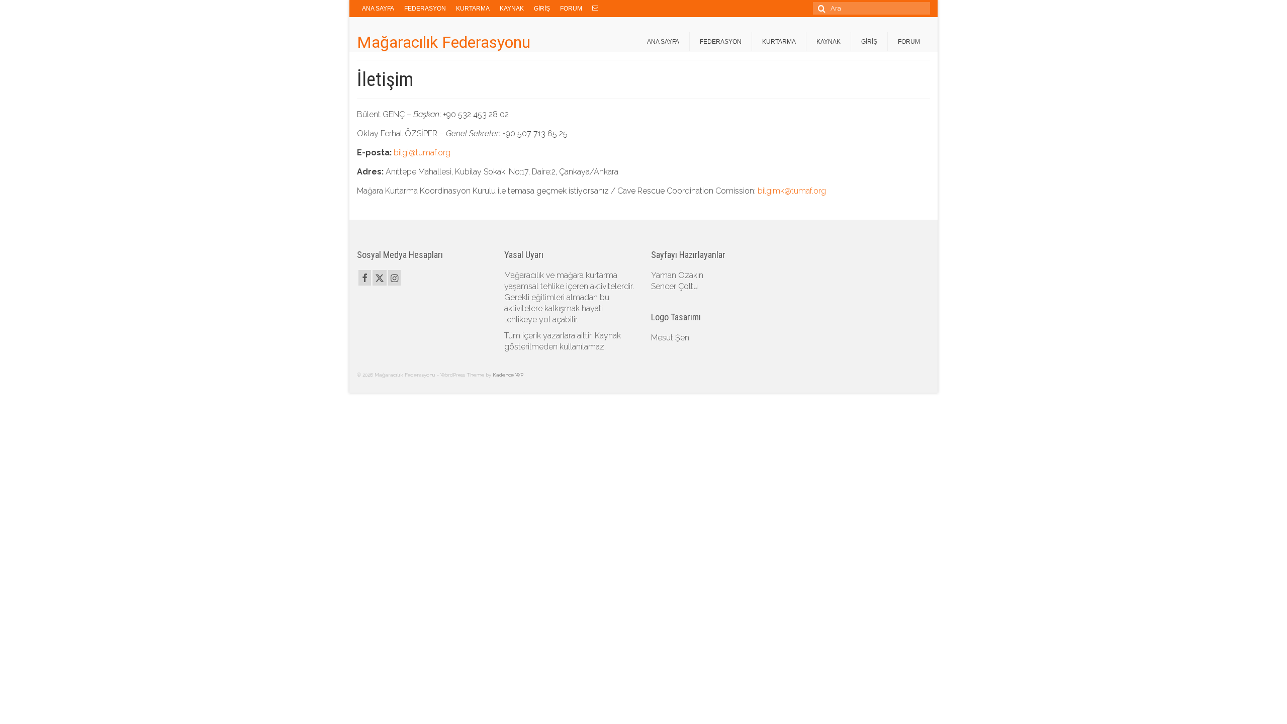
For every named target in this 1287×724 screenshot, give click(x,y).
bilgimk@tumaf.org (792, 191)
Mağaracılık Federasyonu (443, 42)
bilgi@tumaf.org (422, 152)
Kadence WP (508, 375)
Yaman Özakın (677, 275)
